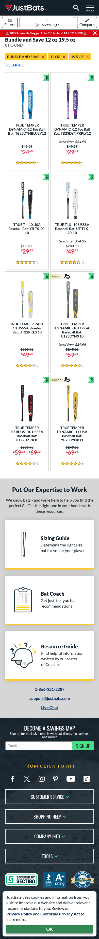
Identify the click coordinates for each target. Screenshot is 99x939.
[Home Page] (25, 7)
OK (49, 929)
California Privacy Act (60, 913)
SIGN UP (83, 745)
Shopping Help (47, 816)
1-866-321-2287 (49, 689)
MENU (91, 9)
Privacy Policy (19, 913)
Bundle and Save (23, 57)
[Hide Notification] (95, 33)
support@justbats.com (49, 698)
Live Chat (49, 707)
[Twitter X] (27, 779)
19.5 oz (77, 57)
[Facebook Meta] (12, 779)
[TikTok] (87, 779)
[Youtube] (71, 779)
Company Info (47, 836)
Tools (47, 856)
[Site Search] (75, 8)
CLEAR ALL (15, 65)
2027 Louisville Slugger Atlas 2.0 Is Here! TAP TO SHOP (46, 33)
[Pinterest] (55, 779)
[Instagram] (42, 779)
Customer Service (47, 796)
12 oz (55, 57)
